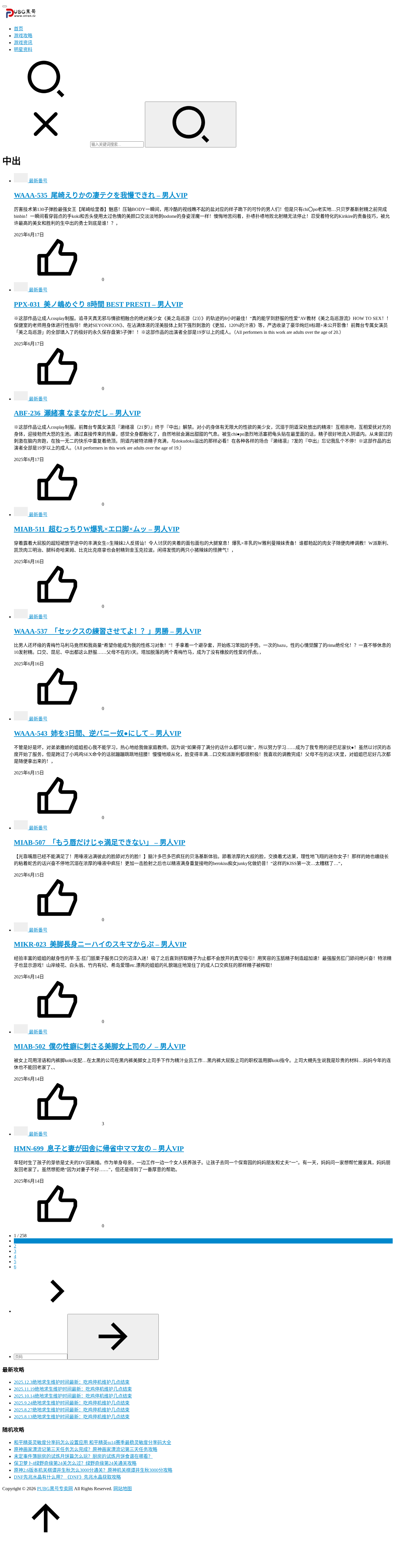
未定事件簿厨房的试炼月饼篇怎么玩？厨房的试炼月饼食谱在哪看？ (83, 1456)
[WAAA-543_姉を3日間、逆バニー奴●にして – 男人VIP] (21, 718)
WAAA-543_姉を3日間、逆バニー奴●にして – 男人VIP (97, 733)
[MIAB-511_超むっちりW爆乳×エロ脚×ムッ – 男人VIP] (21, 514)
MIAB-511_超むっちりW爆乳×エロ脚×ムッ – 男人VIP (97, 529)
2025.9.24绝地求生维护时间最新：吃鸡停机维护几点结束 (72, 1402)
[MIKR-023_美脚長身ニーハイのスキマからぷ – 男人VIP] (21, 930)
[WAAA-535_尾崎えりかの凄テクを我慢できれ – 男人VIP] (21, 180)
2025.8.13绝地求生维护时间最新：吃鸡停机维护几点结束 (72, 1416)
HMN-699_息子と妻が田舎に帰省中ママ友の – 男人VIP (99, 1148)
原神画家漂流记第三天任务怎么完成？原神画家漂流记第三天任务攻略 (85, 1449)
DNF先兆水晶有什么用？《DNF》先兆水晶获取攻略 (67, 1477)
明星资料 (23, 49)
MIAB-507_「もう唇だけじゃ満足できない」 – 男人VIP (99, 842)
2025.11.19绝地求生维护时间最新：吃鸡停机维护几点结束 (73, 1389)
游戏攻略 (23, 35)
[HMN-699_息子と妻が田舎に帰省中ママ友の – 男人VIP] (21, 1134)
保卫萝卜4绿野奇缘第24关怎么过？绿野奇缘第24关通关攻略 (75, 1463)
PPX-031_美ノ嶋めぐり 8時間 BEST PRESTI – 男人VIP (98, 304)
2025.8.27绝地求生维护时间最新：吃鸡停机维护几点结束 (72, 1409)
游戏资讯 (23, 42)
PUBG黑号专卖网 (55, 1488)
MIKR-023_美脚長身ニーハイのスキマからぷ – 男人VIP (100, 944)
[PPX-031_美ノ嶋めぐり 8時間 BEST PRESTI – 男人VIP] (21, 289)
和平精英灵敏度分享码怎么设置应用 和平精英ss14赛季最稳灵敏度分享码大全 (92, 1442)
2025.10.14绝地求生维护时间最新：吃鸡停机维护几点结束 (73, 1396)
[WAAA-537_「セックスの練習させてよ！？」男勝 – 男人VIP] (21, 616)
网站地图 (122, 1488)
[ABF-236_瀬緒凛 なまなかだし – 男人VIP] (21, 398)
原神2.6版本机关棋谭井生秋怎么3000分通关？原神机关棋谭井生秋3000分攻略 (93, 1470)
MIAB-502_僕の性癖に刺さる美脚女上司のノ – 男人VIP (100, 1046)
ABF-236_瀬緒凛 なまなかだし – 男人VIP (77, 413)
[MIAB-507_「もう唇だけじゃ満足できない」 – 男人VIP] (21, 827)
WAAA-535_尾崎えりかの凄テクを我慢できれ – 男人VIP (101, 195)
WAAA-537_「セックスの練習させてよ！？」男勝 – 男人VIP (107, 631)
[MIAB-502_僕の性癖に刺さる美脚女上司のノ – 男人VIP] (21, 1031)
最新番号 (38, 180)
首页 (18, 28)
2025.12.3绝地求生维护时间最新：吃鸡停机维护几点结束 (72, 1382)
